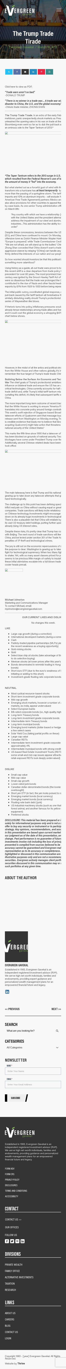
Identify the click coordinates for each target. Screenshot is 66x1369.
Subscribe (15, 1098)
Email (9, 1079)
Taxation (10, 1283)
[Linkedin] (33, 72)
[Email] (25, 72)
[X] (9, 72)
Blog (7, 1325)
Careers (9, 1319)
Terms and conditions (16, 1190)
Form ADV (9, 1168)
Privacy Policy (12, 1179)
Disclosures (11, 1185)
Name (9, 1066)
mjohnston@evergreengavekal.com (23, 608)
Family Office (12, 1271)
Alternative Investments (19, 1277)
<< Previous (12, 1009)
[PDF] (49, 72)
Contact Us (11, 1332)
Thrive (21, 1363)
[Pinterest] (41, 72)
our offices (12, 1227)
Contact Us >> (13, 1219)
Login (8, 1338)
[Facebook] (17, 72)
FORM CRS (9, 1174)
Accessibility (11, 1196)
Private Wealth (13, 1264)
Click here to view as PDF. (18, 86)
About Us (10, 1313)
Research (10, 1290)
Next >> (56, 1009)
